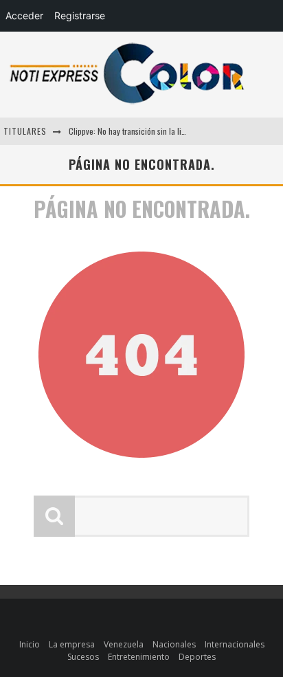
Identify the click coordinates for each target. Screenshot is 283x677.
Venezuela (124, 644)
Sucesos (83, 657)
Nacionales (174, 644)
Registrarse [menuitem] (79, 15)
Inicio (29, 644)
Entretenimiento (139, 657)
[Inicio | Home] (127, 103)
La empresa (72, 644)
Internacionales (234, 644)
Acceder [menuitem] (24, 15)
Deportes (197, 657)
